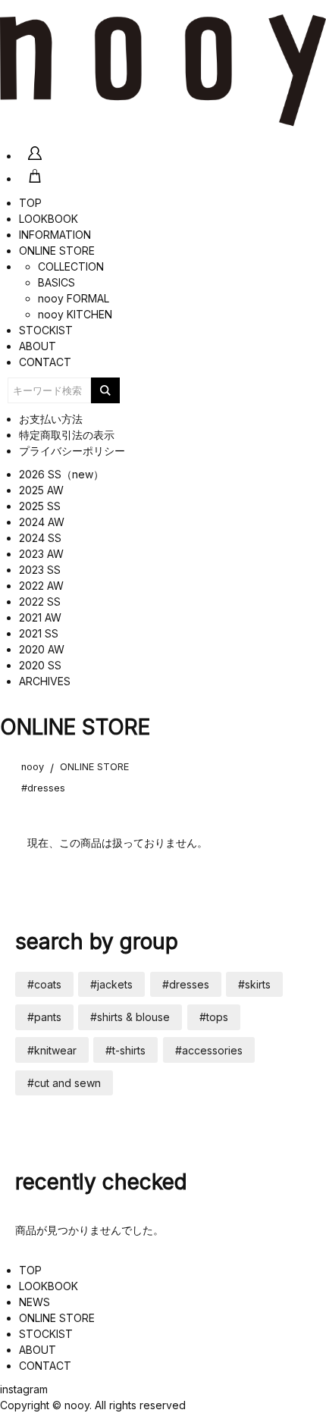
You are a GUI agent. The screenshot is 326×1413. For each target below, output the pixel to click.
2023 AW (41, 553)
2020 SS (40, 665)
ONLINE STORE (57, 250)
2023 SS (40, 569)
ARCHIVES (45, 681)
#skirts (254, 984)
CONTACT (45, 362)
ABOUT (37, 346)
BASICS (56, 282)
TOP (30, 202)
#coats (44, 984)
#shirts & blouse (130, 1016)
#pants (44, 1016)
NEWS (34, 1302)
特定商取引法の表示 (66, 434)
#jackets (111, 984)
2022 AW (41, 585)
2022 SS (40, 601)
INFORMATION (55, 234)
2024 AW (41, 521)
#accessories (209, 1050)
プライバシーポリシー (72, 450)
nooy (32, 766)
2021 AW (40, 617)
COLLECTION (71, 266)
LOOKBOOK (48, 218)
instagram (24, 1389)
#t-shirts (125, 1050)
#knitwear (52, 1050)
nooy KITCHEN (75, 314)
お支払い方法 (51, 418)
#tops (213, 1016)
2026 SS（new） (61, 474)
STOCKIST (46, 330)
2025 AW (41, 490)
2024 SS (40, 537)
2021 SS (38, 633)
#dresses (43, 788)
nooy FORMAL (73, 298)
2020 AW (41, 649)
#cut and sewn (64, 1082)
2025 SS (40, 506)
